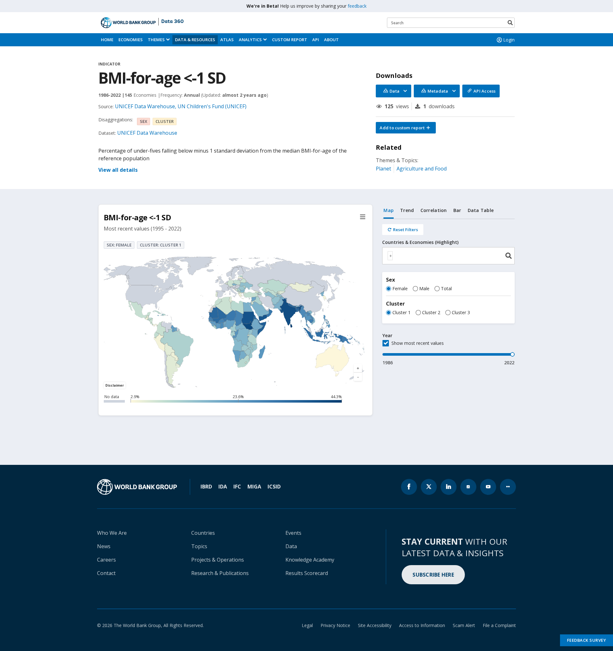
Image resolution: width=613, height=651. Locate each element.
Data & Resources (195, 39)
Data (291, 546)
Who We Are (112, 532)
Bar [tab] (457, 210)
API (315, 39)
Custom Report (289, 39)
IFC (237, 486)
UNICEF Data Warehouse (147, 132)
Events (293, 532)
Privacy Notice (335, 625)
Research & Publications (220, 573)
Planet (383, 168)
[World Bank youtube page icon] (488, 487)
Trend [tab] (407, 210)
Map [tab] (388, 210)
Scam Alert (464, 625)
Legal (307, 625)
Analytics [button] (250, 39)
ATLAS (227, 39)
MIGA (254, 486)
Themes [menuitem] (156, 39)
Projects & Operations (217, 559)
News (103, 546)
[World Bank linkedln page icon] (448, 487)
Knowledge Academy (309, 559)
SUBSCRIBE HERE (433, 574)
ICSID (274, 486)
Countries (203, 532)
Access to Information (422, 625)
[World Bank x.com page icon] (429, 487)
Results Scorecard (306, 573)
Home (107, 39)
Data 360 (172, 21)
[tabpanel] (448, 292)
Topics (199, 546)
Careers (106, 559)
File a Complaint (499, 625)
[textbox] (390, 255)
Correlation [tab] (433, 210)
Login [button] (509, 40)
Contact (106, 573)
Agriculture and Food (422, 168)
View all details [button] (118, 169)
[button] (406, 127)
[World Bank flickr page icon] (508, 487)
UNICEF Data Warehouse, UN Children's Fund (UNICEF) (180, 106)
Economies (130, 39)
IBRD (206, 486)
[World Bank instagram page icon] (468, 487)
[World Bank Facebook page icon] (409, 487)
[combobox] (448, 255)
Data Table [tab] (481, 210)
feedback (357, 6)
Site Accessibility (374, 625)
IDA (222, 486)
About (331, 39)
